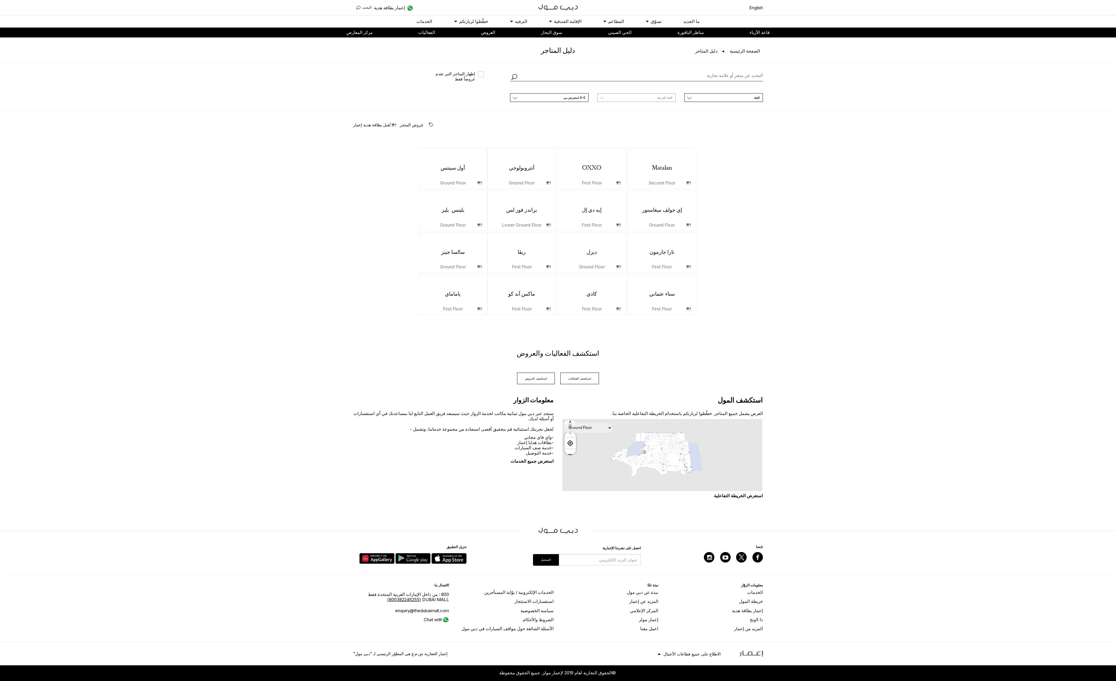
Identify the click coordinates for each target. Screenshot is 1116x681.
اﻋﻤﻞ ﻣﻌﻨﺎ (649, 628)
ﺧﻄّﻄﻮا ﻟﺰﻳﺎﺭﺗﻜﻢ (473, 21)
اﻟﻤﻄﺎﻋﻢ (616, 21)
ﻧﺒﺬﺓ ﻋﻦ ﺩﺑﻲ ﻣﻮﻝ (642, 592)
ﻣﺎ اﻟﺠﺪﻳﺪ (691, 21)
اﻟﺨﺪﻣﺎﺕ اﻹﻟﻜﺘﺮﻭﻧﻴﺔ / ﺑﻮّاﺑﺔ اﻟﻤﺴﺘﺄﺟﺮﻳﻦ (519, 592)
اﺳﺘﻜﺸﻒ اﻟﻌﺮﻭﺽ (536, 378)
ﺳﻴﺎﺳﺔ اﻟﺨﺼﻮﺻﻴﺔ (537, 610)
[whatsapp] (409, 7)
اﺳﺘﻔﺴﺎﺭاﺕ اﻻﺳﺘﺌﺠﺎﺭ (534, 601)
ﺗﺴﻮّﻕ (656, 21)
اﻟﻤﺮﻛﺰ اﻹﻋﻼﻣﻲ (644, 610)
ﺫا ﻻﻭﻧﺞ (756, 619)
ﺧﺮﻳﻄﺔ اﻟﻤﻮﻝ (751, 601)
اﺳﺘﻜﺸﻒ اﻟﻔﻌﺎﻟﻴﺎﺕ (579, 378)
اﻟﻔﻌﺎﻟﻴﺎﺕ (426, 32)
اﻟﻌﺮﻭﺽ (488, 32)
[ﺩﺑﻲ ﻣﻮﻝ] (558, 6)
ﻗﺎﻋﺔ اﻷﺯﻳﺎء (760, 32)
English (756, 7)
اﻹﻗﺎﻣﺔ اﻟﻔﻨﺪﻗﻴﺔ (568, 21)
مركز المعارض (359, 32)
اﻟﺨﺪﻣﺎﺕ (424, 21)
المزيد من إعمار (748, 628)
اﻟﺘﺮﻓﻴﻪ (521, 21)
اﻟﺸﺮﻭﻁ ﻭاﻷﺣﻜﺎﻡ (538, 619)
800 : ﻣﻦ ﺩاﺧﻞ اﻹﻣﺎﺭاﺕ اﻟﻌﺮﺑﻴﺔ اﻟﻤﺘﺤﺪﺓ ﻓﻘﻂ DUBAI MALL (408, 597)
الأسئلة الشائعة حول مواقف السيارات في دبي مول (508, 628)
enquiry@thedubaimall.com (422, 610)
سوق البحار (551, 32)
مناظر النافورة (690, 32)
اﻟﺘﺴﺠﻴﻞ (546, 559)
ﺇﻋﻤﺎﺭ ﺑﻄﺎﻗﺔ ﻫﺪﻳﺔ (747, 610)
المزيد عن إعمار (643, 601)
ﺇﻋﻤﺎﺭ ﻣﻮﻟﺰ (648, 619)
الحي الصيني (620, 32)
